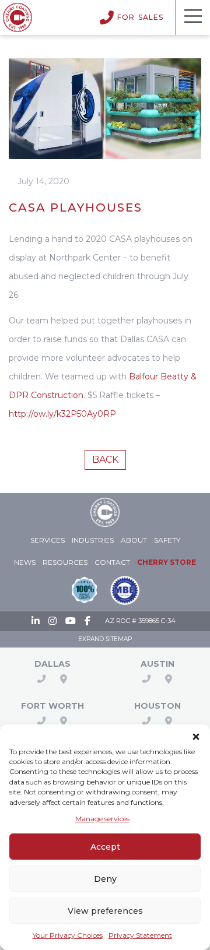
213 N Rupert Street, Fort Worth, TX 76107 (63, 720)
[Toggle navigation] (192, 17)
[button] (196, 735)
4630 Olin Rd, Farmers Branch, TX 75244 (63, 678)
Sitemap (119, 639)
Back (105, 459)
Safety (167, 540)
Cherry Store (166, 562)
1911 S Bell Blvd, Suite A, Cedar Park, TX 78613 (168, 678)
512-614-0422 (146, 678)
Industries (93, 540)
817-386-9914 (41, 720)
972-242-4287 (41, 678)
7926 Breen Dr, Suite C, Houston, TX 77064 (168, 720)
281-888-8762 (146, 720)
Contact (112, 562)
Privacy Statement (140, 935)
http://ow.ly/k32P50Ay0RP (62, 414)
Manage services (102, 818)
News (25, 562)
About (134, 540)
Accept (105, 847)
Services (47, 540)
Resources (65, 562)
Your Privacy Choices (68, 935)
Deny (105, 879)
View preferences (105, 911)
